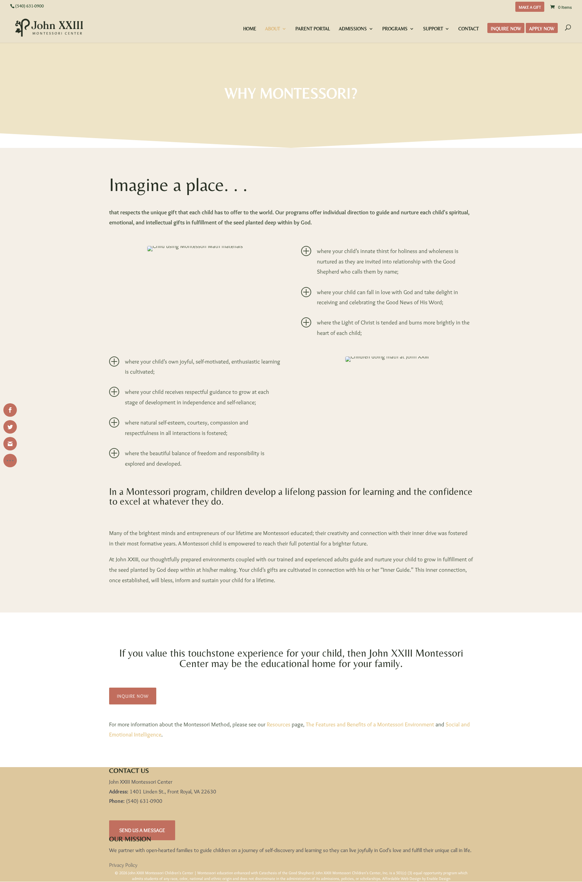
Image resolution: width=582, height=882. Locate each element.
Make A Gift (530, 7)
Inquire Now (506, 28)
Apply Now (541, 28)
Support (433, 28)
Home (249, 28)
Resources (278, 724)
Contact (468, 28)
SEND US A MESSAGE (142, 830)
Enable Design (438, 878)
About (272, 28)
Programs (395, 28)
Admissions (353, 28)
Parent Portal (312, 28)
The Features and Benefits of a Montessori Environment (370, 724)
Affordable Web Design (401, 878)
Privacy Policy (123, 865)
